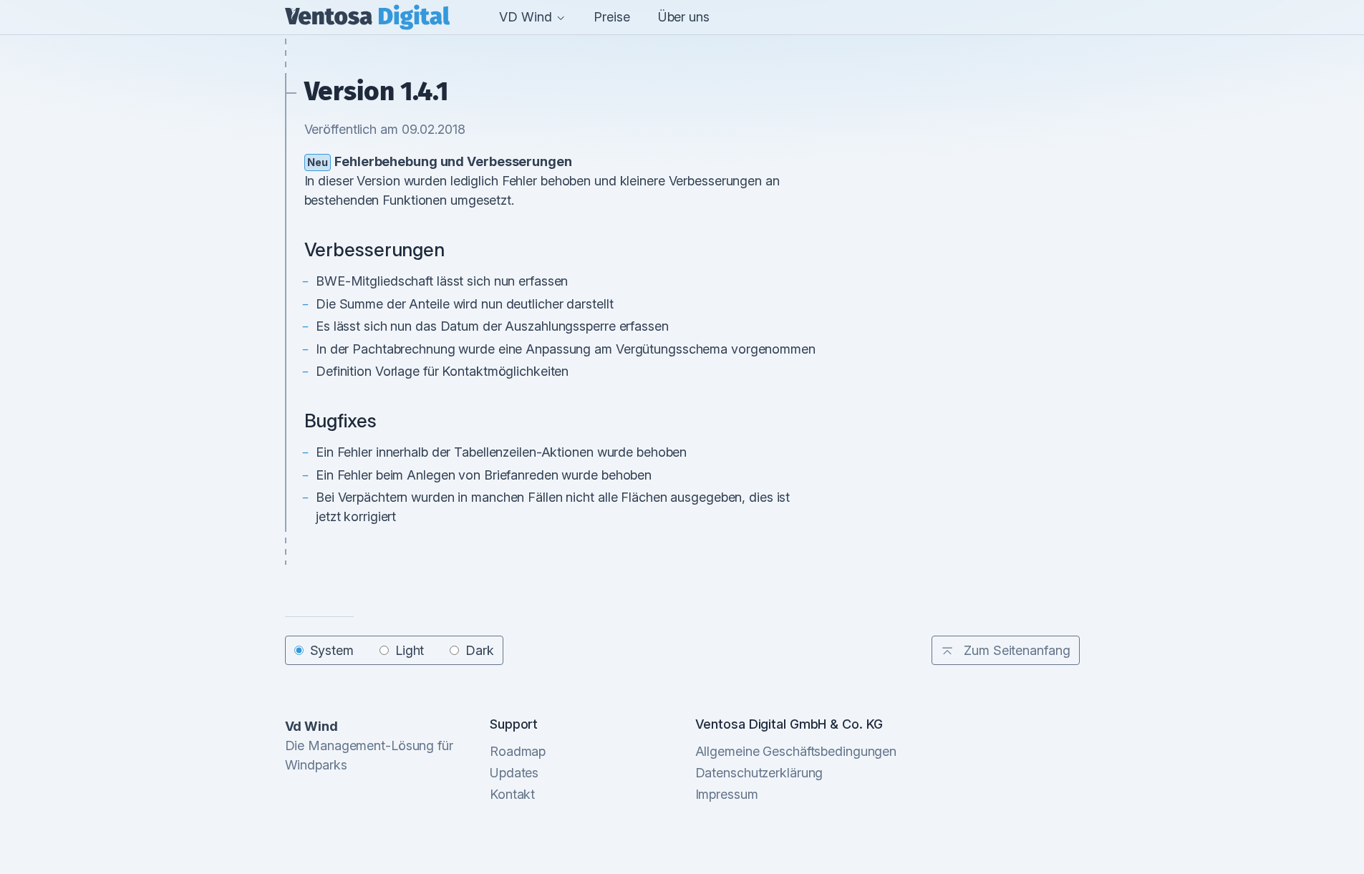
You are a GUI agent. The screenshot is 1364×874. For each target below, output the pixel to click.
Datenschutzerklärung (759, 772)
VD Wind (527, 16)
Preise (611, 16)
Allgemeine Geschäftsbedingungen (796, 751)
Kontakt (512, 794)
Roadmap (518, 751)
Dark (479, 650)
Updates (514, 772)
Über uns (684, 16)
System (332, 650)
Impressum (726, 794)
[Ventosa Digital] (367, 17)
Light (409, 650)
